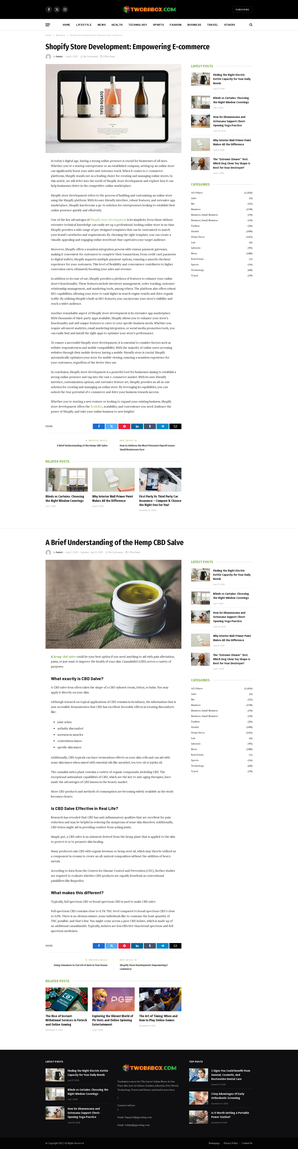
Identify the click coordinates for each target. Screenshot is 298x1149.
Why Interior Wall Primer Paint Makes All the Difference (112, 499)
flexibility (96, 406)
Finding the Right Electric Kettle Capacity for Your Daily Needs (232, 79)
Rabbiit (59, 56)
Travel (212, 24)
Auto (193, 198)
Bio (193, 203)
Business (194, 24)
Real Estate (197, 258)
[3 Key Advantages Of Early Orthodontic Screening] (198, 1098)
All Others (197, 192)
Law (193, 242)
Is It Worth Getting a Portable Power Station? (230, 1115)
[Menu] (48, 25)
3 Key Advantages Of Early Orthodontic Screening (227, 1096)
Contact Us (247, 1143)
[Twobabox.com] (149, 9)
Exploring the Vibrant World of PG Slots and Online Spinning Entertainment (112, 1020)
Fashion (175, 24)
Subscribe (242, 9)
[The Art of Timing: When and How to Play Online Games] (160, 999)
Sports (158, 24)
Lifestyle (84, 24)
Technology (137, 24)
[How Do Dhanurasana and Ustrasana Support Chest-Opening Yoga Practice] (200, 121)
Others (229, 24)
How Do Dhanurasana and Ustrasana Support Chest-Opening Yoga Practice (229, 121)
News (102, 24)
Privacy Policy (231, 1143)
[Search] (250, 25)
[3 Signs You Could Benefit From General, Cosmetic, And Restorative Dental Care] (198, 1075)
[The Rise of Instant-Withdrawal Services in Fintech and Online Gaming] (67, 999)
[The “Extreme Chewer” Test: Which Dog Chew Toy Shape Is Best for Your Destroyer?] (200, 163)
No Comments (91, 56)
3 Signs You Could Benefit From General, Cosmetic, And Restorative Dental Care (230, 1075)
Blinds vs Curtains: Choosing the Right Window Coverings (65, 499)
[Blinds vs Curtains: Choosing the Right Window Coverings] (67, 480)
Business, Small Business (204, 214)
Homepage (214, 1143)
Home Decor (198, 236)
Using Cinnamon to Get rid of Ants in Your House (80, 965)
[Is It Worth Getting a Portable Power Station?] (198, 1117)
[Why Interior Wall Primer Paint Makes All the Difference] (113, 480)
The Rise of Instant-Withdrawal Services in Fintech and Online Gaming (66, 1020)
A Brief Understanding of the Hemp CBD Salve (82, 445)
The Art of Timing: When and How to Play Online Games (158, 1018)
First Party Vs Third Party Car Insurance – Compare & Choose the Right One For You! (160, 501)
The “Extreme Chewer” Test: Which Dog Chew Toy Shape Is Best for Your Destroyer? (231, 163)
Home (66, 24)
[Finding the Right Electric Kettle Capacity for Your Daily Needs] (200, 79)
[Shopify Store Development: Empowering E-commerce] (113, 108)
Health (117, 24)
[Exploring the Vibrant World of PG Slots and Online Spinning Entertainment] (113, 999)
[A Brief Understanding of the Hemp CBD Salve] (113, 604)
